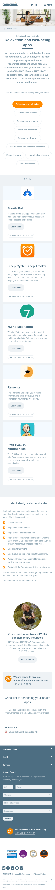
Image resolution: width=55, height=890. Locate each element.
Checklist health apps (19, 732)
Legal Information (22, 874)
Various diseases (27, 164)
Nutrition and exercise (27, 113)
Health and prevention (27, 130)
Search (8, 819)
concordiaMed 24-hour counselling (30, 830)
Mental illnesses (13, 155)
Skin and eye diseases (27, 138)
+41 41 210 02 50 (22, 684)
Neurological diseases (39, 155)
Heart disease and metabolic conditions (27, 147)
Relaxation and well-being (27, 104)
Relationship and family (27, 121)
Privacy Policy (40, 874)
